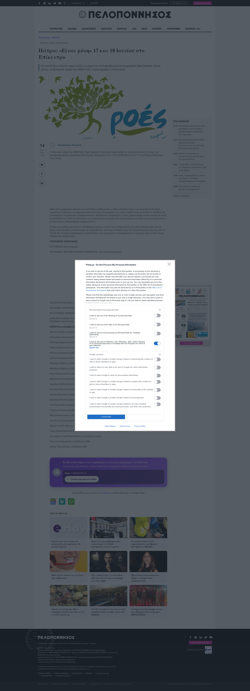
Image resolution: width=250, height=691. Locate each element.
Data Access (125, 426)
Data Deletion (110, 426)
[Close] (170, 265)
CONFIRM (106, 417)
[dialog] (125, 345)
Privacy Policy (139, 426)
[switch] (157, 315)
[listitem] (125, 309)
